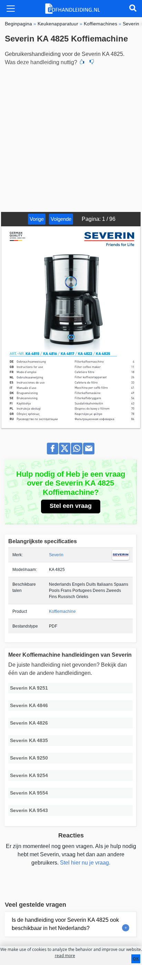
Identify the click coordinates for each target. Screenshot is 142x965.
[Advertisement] (71, 138)
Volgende (61, 219)
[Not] (92, 62)
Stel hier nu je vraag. (85, 863)
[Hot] (82, 62)
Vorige (37, 219)
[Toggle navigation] (11, 8)
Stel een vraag (71, 505)
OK (136, 959)
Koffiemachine (62, 611)
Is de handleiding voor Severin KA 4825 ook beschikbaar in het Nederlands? (65, 924)
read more (65, 955)
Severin (56, 554)
